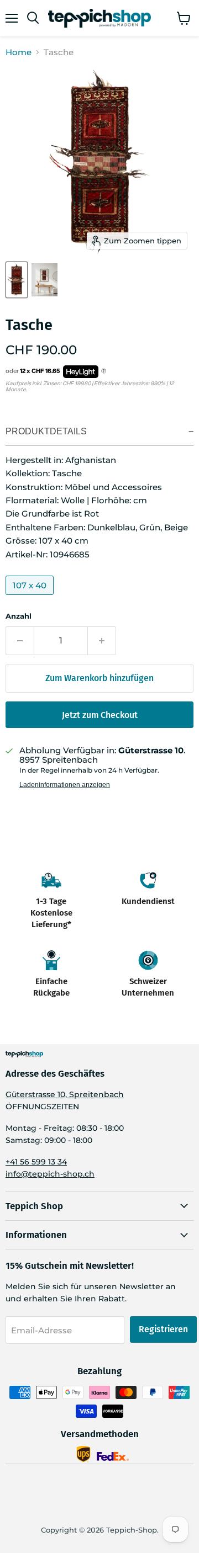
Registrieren (163, 1329)
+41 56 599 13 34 (36, 1162)
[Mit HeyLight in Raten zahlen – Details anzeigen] (103, 371)
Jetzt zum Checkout (100, 715)
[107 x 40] (31, 597)
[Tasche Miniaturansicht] (16, 279)
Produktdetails (46, 431)
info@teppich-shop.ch (50, 1174)
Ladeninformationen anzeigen (64, 785)
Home (19, 52)
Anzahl (19, 616)
